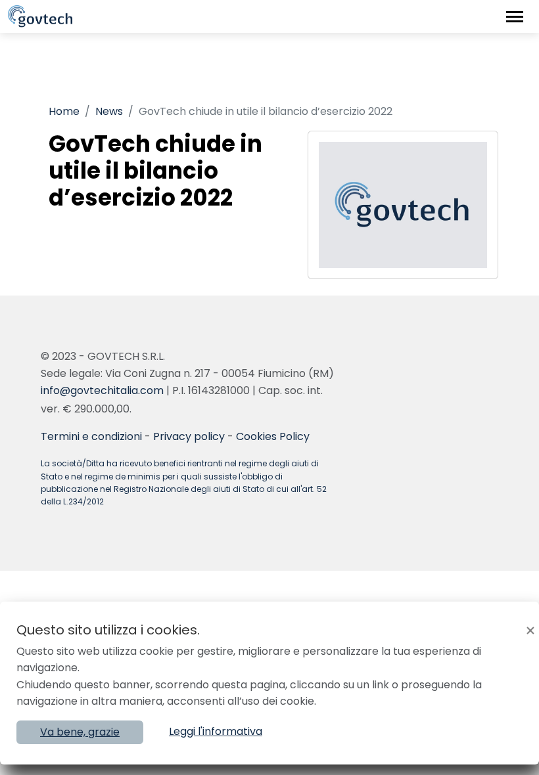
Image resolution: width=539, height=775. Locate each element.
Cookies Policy (273, 436)
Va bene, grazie (80, 732)
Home (64, 111)
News (109, 111)
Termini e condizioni (91, 436)
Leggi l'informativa (215, 731)
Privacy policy (189, 436)
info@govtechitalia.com (102, 390)
